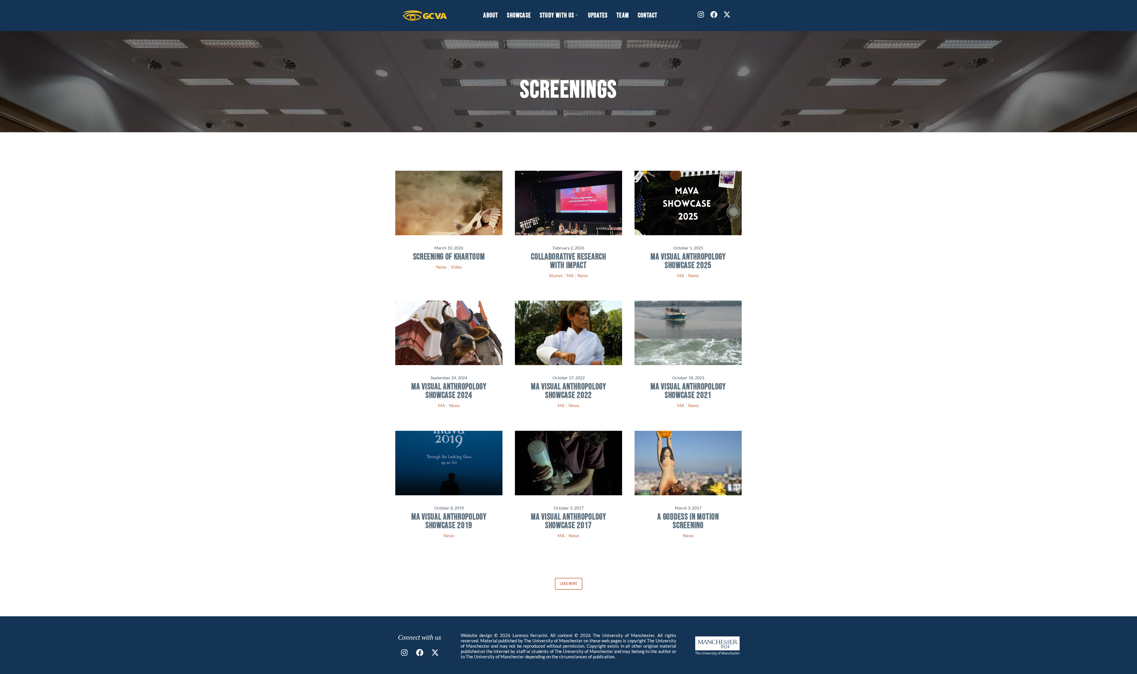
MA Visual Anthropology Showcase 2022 (568, 391)
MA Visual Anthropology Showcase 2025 (688, 261)
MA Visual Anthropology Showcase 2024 (448, 391)
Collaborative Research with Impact (568, 261)
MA (570, 275)
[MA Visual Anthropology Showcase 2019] (448, 463)
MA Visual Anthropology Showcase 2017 (568, 521)
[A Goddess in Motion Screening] (688, 463)
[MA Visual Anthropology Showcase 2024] (448, 333)
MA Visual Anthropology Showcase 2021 (688, 391)
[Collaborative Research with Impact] (568, 203)
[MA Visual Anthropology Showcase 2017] (568, 463)
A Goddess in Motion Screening (688, 521)
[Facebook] (713, 14)
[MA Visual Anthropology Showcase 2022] (568, 333)
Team (622, 16)
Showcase (519, 16)
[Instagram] (700, 14)
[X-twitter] (726, 14)
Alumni (556, 275)
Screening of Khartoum (449, 257)
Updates (598, 16)
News (441, 267)
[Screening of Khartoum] (448, 203)
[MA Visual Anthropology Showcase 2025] (688, 203)
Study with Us (557, 16)
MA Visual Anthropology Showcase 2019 (448, 521)
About (490, 16)
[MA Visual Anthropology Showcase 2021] (688, 333)
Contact (647, 16)
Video (456, 267)
